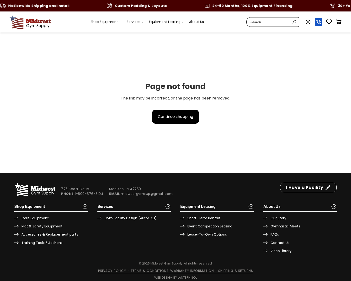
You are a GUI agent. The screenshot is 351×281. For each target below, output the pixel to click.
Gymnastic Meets (285, 226)
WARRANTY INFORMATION (192, 270)
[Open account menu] (308, 22)
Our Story (278, 218)
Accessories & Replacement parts (49, 234)
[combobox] (270, 22)
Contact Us (280, 242)
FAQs (275, 234)
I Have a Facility (304, 187)
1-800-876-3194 (89, 193)
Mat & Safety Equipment (42, 226)
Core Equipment (35, 218)
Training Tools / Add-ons (42, 242)
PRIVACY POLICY (112, 270)
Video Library (281, 250)
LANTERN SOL (187, 277)
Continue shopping (175, 116)
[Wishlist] (329, 22)
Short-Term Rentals (203, 218)
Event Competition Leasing (209, 226)
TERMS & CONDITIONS (149, 270)
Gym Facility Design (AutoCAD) (131, 218)
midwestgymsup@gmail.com (147, 193)
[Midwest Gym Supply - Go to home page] (30, 22)
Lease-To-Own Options (207, 234)
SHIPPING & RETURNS (235, 270)
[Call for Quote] (318, 22)
